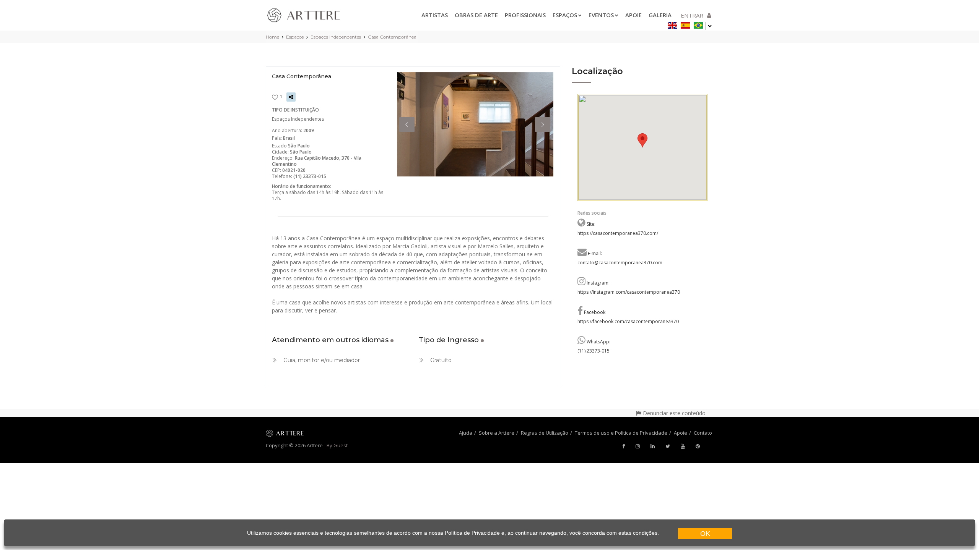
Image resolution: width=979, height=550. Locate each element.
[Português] (698, 23)
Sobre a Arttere (496, 432)
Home (272, 37)
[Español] (685, 23)
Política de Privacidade (472, 533)
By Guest (337, 445)
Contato (703, 432)
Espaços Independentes (336, 37)
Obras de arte (476, 15)
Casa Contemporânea (392, 37)
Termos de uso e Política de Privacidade (621, 432)
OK (705, 533)
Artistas (434, 15)
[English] (672, 23)
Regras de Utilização (544, 432)
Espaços (565, 15)
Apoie (633, 15)
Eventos (601, 15)
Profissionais (525, 15)
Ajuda (465, 432)
